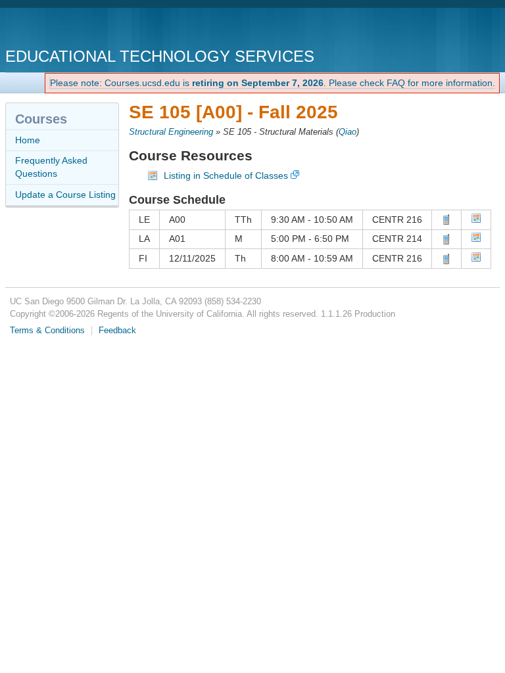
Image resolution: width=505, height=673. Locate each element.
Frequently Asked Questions (51, 167)
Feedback (117, 330)
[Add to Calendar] (476, 220)
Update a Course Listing (65, 194)
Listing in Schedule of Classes (226, 175)
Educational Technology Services (159, 56)
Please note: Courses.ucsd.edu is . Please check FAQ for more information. (272, 83)
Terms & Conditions (47, 330)
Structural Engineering (171, 132)
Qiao (347, 132)
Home (27, 140)
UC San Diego (80, 29)
